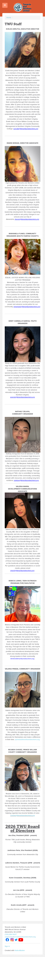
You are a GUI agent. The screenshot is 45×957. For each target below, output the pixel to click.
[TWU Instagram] (12, 940)
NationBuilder (20, 950)
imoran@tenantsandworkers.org (27, 219)
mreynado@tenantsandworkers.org (27, 307)
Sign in (7, 946)
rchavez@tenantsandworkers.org (22, 815)
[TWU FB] (7, 940)
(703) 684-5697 (11, 934)
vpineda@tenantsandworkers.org (27, 739)
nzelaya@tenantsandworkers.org (26, 480)
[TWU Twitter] (16, 940)
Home (8, 18)
